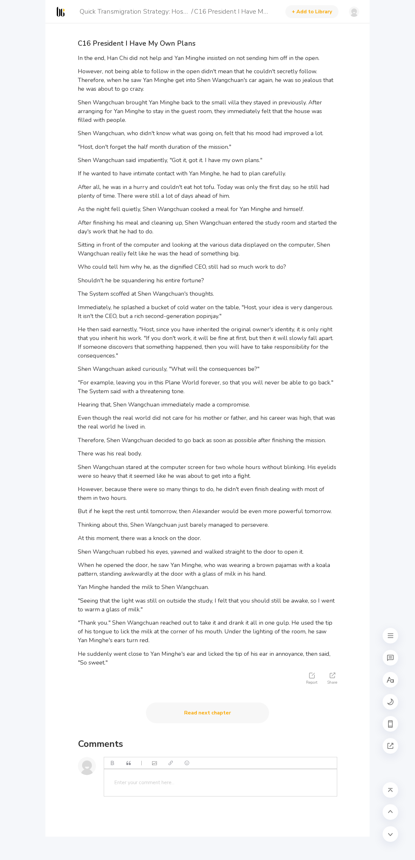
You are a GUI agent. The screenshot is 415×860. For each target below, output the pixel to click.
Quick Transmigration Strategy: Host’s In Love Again (134, 11)
